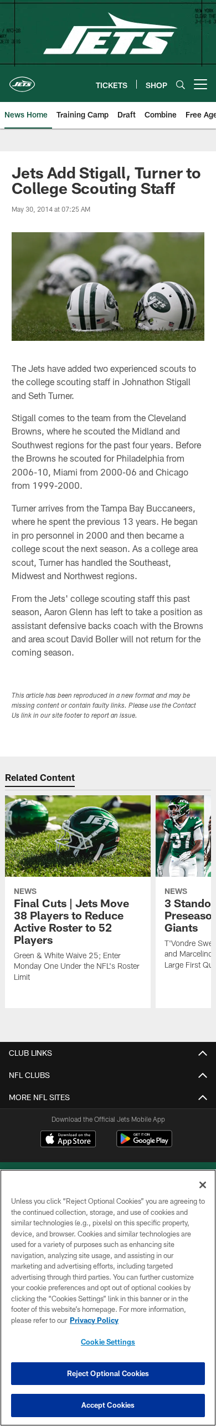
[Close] (203, 1185)
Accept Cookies (108, 1405)
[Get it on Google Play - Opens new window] (144, 1144)
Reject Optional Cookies (108, 1373)
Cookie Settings (108, 1341)
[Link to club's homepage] (22, 80)
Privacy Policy (94, 1320)
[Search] (180, 84)
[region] (108, 1297)
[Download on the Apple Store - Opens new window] (68, 1140)
